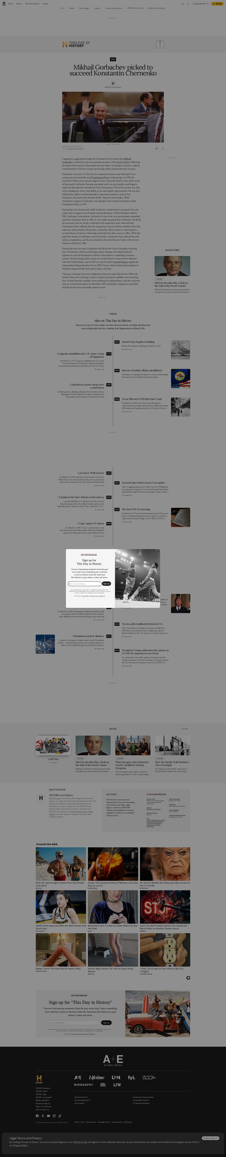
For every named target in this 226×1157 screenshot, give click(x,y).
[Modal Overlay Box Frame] (113, 578)
